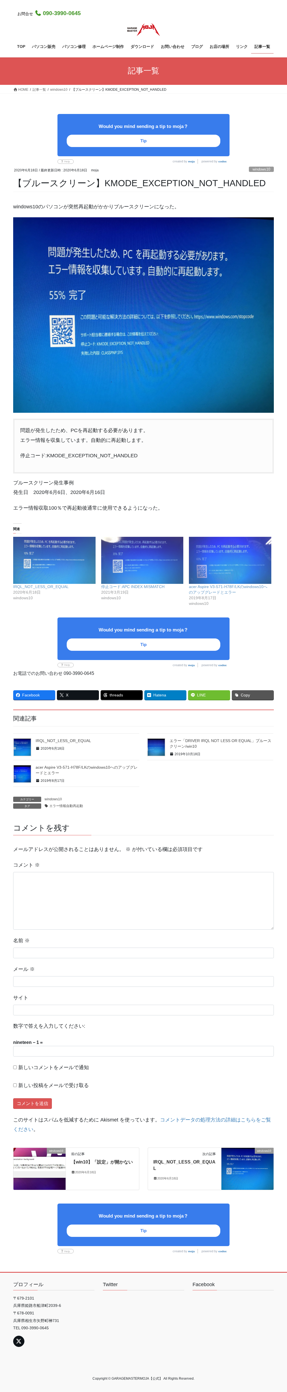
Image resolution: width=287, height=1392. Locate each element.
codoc (222, 161)
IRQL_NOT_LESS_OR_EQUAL (41, 586)
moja (191, 161)
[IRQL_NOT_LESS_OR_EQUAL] (54, 560)
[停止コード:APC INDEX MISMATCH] (142, 560)
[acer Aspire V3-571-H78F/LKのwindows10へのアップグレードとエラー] (230, 560)
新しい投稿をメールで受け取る (53, 1085)
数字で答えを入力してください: (49, 1026)
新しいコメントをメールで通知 (53, 1067)
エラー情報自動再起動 (66, 806)
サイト (20, 998)
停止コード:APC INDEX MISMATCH (133, 586)
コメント (26, 865)
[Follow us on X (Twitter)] (18, 1341)
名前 (21, 940)
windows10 (261, 169)
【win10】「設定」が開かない (102, 1162)
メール (24, 969)
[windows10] (39, 1168)
